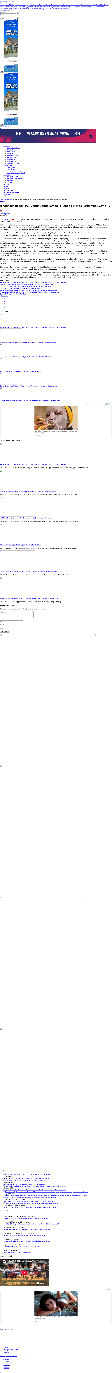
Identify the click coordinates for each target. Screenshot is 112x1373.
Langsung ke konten (7, 1)
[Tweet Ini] (5, 302)
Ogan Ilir (10, 182)
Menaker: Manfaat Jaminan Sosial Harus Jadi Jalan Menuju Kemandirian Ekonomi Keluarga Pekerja (33, 282)
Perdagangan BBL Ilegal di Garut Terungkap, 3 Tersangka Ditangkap (23, 5)
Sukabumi (10, 153)
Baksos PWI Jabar (6, 294)
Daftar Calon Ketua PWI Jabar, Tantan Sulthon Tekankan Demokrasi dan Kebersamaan (29, 290)
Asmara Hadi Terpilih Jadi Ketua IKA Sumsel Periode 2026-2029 (66, 5)
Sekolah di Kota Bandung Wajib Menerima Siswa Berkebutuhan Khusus (27, 1241)
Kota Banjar (11, 152)
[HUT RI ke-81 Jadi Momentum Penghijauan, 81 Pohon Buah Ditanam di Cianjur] (11, 355)
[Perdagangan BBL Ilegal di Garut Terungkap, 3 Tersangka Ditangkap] (27, 1174)
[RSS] (4, 1344)
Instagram (7, 1361)
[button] (18, 13)
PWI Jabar (16, 294)
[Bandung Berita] (6, 11)
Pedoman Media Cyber (11, 1349)
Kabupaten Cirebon (13, 163)
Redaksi (6, 1347)
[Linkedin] (4, 1338)
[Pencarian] (0, 16)
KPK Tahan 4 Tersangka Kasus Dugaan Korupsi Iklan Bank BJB (20, 288)
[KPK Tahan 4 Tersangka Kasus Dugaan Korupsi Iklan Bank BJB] (11, 369)
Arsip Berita (7, 1359)
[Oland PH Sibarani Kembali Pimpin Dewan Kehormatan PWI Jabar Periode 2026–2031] (11, 340)
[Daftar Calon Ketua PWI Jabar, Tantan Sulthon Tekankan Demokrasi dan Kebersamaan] (11, 384)
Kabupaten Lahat (12, 177)
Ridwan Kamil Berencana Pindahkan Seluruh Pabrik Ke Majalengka (26, 1218)
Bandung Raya (8, 165)
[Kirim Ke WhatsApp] (4, 308)
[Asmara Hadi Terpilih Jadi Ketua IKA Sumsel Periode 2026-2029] (25, 1180)
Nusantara (7, 175)
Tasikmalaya (11, 159)
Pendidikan (7, 184)
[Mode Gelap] (0, 14)
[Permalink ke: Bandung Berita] (1, 212)
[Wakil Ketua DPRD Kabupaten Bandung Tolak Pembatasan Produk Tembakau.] (30, 1198)
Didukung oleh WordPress (8, 1356)
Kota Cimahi (11, 169)
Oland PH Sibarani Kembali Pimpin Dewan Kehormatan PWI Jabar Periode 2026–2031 (28, 284)
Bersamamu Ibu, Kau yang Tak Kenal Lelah (18, 1252)
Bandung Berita (5, 214)
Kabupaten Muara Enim (15, 179)
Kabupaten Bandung (14, 171)
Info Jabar (7, 146)
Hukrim (6, 196)
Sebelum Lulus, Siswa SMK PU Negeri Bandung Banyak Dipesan (24, 1235)
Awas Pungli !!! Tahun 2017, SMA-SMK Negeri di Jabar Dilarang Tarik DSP (27, 1230)
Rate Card (7, 1351)
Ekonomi (6, 186)
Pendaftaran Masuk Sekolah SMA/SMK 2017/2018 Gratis (22, 1247)
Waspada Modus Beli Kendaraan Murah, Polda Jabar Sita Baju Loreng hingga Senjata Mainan (35, 1190)
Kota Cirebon (11, 161)
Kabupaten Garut (12, 150)
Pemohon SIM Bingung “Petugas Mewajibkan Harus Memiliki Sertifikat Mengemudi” (31, 1224)
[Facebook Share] (4, 299)
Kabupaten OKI (12, 180)
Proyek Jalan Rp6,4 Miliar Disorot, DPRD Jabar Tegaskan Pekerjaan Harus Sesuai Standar (30, 292)
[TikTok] (4, 1342)
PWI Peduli (23, 294)
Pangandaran (11, 157)
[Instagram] (4, 1336)
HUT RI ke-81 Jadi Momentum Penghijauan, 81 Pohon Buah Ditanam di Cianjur (25, 286)
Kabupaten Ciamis (13, 155)
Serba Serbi (7, 188)
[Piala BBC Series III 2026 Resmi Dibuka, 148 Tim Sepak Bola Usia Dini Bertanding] (31, 1203)
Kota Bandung (11, 167)
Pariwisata (7, 194)
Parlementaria (8, 190)
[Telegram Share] (4, 306)
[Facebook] (4, 1333)
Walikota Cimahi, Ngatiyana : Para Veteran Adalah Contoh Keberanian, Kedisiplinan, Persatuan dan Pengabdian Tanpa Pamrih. (46, 1196)
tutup (2, 71)
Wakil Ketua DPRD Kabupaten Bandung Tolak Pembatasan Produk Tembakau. (44, 9)
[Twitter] (4, 1335)
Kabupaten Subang (13, 148)
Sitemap (6, 1353)
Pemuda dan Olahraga (11, 192)
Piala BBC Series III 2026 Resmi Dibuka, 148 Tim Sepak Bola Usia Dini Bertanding (30, 1207)
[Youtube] (4, 1340)
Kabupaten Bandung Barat (16, 173)
